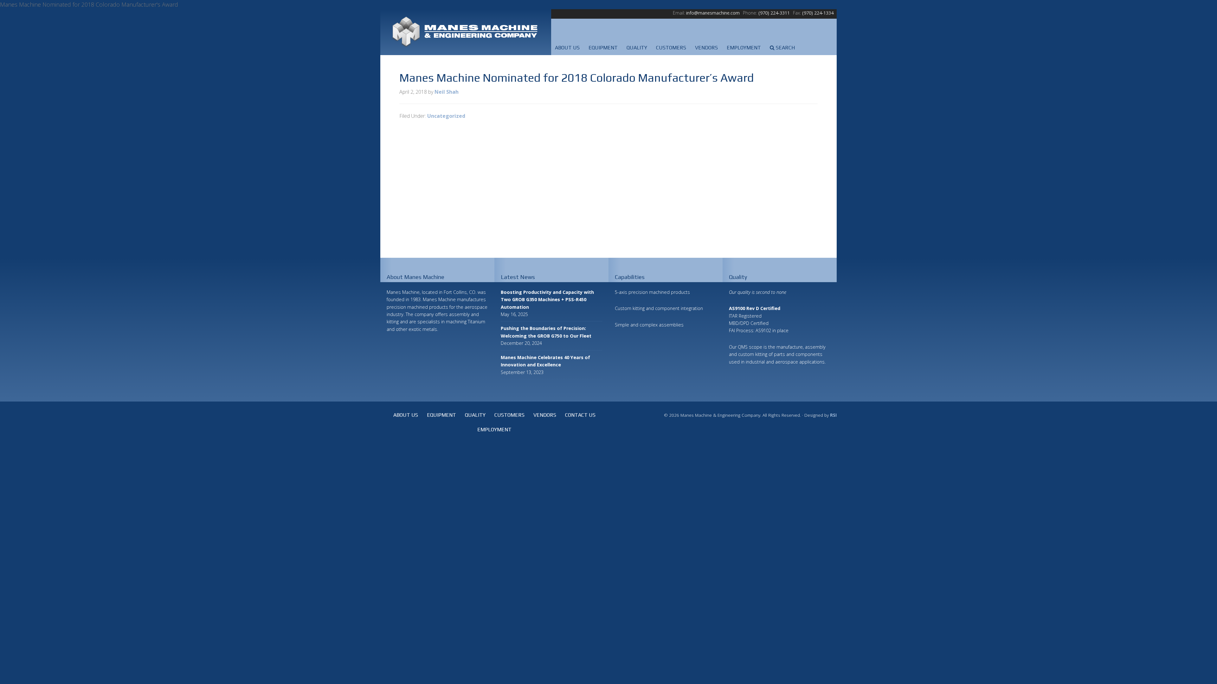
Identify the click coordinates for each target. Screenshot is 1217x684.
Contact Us (580, 415)
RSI (833, 415)
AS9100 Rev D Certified (754, 308)
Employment (494, 430)
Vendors (544, 415)
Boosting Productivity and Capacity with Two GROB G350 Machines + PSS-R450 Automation (547, 299)
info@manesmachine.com (713, 13)
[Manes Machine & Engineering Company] (465, 32)
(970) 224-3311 (774, 13)
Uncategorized (446, 115)
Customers (509, 415)
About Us (405, 415)
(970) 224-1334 (818, 13)
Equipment (441, 415)
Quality (475, 415)
